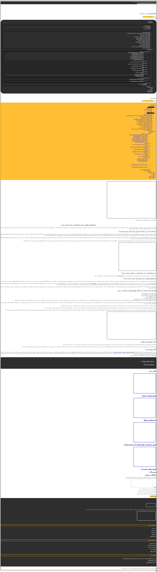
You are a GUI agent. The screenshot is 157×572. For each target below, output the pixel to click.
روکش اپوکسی (94, 283)
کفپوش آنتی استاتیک (152, 545)
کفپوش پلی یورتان (152, 547)
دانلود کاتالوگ (153, 536)
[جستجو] (155, 18)
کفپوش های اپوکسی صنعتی (127, 352)
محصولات (154, 534)
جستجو (154, 16)
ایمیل (155, 491)
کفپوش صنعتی (153, 551)
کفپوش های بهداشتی (117, 352)
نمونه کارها (153, 532)
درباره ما (154, 528)
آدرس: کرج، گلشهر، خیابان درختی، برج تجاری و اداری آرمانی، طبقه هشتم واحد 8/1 (139, 558)
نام (155, 489)
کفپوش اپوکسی (120, 275)
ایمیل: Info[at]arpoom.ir (151, 562)
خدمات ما (154, 530)
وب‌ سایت (154, 493)
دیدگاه (154, 487)
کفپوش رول (153, 549)
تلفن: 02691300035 (152, 560)
